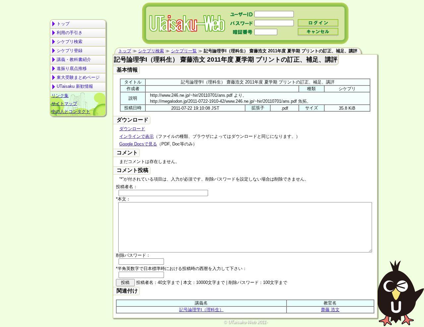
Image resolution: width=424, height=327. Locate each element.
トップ (63, 23)
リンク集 (60, 95)
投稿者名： (126, 186)
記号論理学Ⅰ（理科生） (201, 309)
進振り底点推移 (72, 68)
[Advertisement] (78, 144)
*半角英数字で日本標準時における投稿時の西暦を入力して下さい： (181, 268)
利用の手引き (69, 32)
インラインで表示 (136, 136)
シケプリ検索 (69, 41)
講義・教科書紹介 (74, 59)
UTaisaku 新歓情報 (75, 86)
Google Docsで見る (138, 143)
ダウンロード (132, 128)
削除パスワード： (133, 255)
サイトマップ (64, 103)
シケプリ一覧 (184, 50)
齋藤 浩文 (330, 309)
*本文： (123, 198)
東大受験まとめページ (78, 77)
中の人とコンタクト (70, 111)
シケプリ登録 (69, 50)
